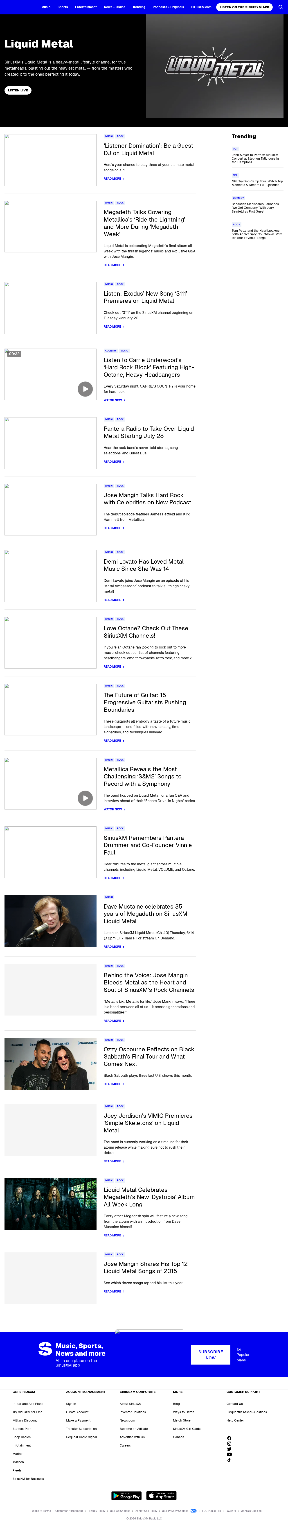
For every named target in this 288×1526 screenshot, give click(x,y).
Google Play (126, 1495)
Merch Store (182, 1420)
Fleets (17, 1470)
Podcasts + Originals (168, 7)
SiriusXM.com (201, 7)
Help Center (235, 1420)
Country (110, 350)
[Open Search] (281, 7)
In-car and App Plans (28, 1404)
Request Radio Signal (81, 1437)
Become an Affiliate (134, 1429)
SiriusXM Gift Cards (186, 1429)
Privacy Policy (97, 1511)
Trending (139, 7)
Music (45, 7)
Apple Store (161, 1495)
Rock (120, 136)
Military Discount (25, 1420)
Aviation (18, 1462)
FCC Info (231, 1511)
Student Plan (22, 1429)
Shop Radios (22, 1437)
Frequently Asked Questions (247, 1412)
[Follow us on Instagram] (231, 1443)
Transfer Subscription (81, 1429)
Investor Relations (133, 1412)
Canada (178, 1437)
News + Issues (114, 7)
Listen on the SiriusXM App (244, 7)
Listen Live (18, 90)
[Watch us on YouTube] (231, 1454)
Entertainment (86, 7)
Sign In (71, 1404)
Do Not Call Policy (146, 1511)
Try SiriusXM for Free (28, 1412)
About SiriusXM (131, 1404)
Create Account (77, 1412)
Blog (176, 1404)
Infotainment (22, 1445)
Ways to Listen (183, 1412)
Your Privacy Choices (175, 1511)
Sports (63, 7)
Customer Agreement (69, 1511)
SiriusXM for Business (28, 1479)
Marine (17, 1454)
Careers (125, 1445)
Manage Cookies (251, 1511)
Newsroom (127, 1420)
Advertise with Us (132, 1437)
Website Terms (42, 1511)
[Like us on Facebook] (231, 1438)
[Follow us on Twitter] (231, 1449)
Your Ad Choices (120, 1511)
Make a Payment (78, 1420)
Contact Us (235, 1404)
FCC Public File (212, 1511)
